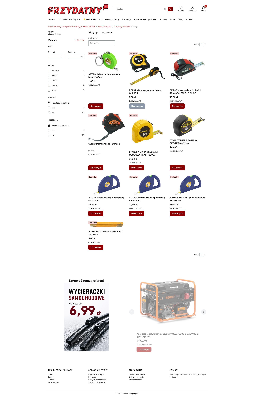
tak (53, 108)
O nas (50, 374)
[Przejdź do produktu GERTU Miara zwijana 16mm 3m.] (106, 127)
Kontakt (51, 377)
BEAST (55, 75)
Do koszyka (96, 106)
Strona (196, 44)
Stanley (55, 85)
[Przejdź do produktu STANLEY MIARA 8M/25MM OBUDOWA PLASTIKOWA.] (147, 131)
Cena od (51, 52)
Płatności (92, 377)
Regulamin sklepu (96, 374)
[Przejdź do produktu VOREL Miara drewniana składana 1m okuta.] (106, 224)
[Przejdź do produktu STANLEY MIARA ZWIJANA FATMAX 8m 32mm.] (188, 125)
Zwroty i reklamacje (96, 382)
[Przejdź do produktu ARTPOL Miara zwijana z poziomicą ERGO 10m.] (106, 185)
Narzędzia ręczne (104, 27)
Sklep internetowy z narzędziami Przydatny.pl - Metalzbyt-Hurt (71, 27)
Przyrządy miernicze (122, 27)
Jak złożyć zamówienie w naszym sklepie (188, 374)
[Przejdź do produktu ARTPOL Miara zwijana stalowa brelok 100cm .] (106, 61)
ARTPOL (55, 70)
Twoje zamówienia (137, 374)
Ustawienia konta (136, 377)
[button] (170, 9)
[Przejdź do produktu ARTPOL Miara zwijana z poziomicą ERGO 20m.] (147, 185)
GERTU (55, 80)
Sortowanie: (93, 38)
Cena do (71, 52)
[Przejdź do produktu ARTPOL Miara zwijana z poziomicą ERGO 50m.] (188, 185)
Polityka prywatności (97, 380)
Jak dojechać (53, 382)
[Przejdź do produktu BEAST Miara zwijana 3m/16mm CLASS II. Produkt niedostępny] (147, 69)
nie (53, 113)
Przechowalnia (135, 380)
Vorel (54, 90)
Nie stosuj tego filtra (60, 103)
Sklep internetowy (126, 393)
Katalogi (173, 377)
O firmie (51, 380)
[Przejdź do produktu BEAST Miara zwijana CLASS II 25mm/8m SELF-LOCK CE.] (188, 69)
